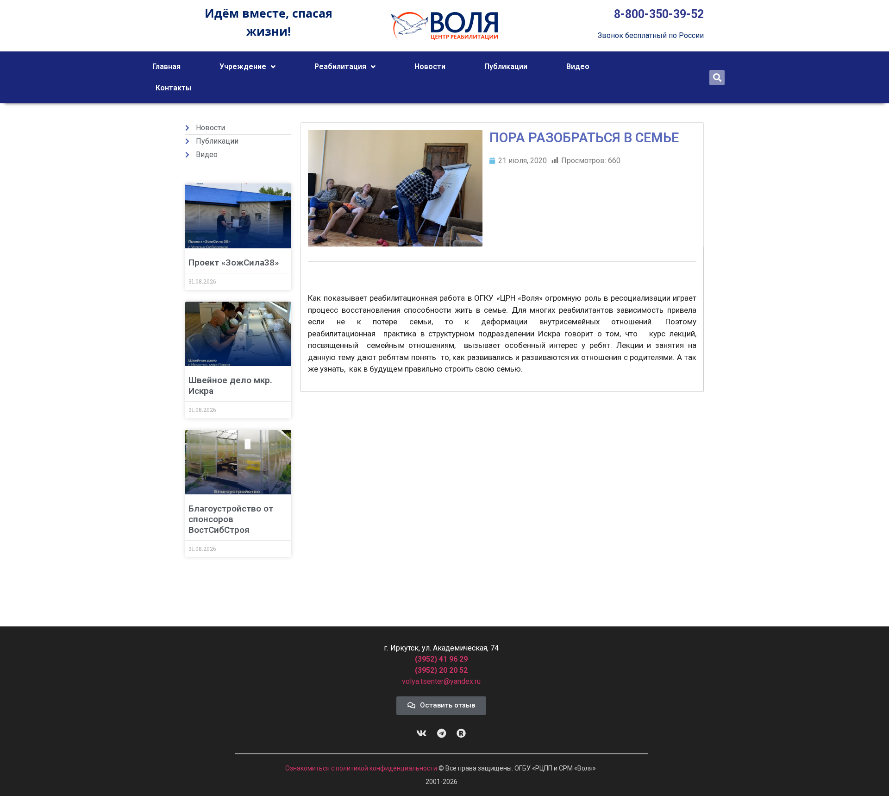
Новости (429, 66)
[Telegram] (441, 733)
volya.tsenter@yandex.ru (441, 681)
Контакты (174, 87)
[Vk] (421, 733)
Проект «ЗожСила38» (233, 262)
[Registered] (461, 733)
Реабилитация (340, 66)
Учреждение (242, 66)
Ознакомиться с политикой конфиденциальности (361, 768)
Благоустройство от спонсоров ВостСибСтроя (230, 519)
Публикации (505, 66)
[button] (717, 77)
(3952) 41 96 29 (441, 659)
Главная (166, 66)
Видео (577, 66)
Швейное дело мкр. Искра (230, 385)
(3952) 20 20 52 (441, 670)
